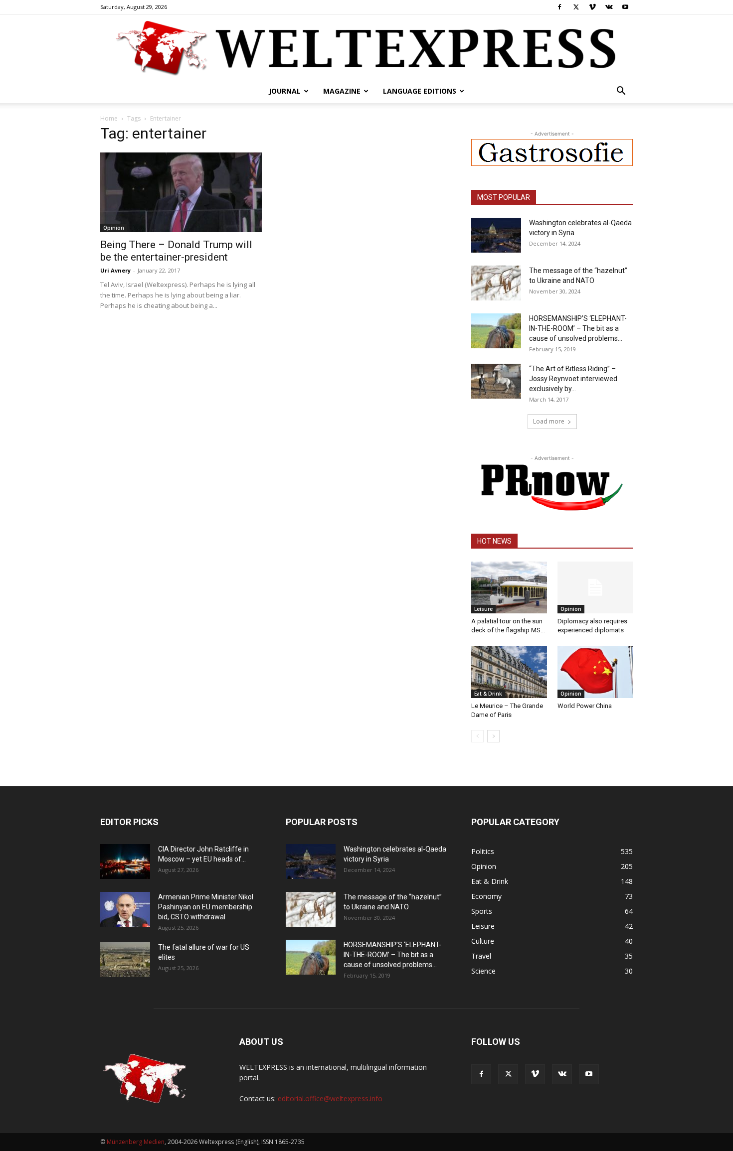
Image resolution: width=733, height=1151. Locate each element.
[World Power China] (595, 672)
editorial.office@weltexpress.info (330, 1098)
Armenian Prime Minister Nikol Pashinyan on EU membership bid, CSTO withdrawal (205, 907)
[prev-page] (477, 736)
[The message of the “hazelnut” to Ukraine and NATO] (496, 283)
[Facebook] (559, 7)
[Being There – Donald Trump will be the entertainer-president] (181, 192)
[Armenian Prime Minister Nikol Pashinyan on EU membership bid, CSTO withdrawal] (125, 909)
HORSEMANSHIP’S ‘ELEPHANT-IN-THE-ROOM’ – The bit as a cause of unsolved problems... (578, 328)
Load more (548, 421)
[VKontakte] (608, 7)
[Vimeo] (592, 7)
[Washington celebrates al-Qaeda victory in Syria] (496, 235)
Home (109, 118)
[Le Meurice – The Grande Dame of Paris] (509, 672)
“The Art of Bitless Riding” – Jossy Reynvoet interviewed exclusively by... (573, 379)
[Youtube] (625, 7)
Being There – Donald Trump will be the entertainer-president (176, 251)
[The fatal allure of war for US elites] (125, 959)
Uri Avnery (115, 270)
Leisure (483, 608)
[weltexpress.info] (366, 47)
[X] (575, 7)
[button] (621, 92)
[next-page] (493, 736)
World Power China (584, 706)
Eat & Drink (488, 693)
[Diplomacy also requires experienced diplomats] (595, 587)
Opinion (113, 227)
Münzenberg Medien (136, 1142)
